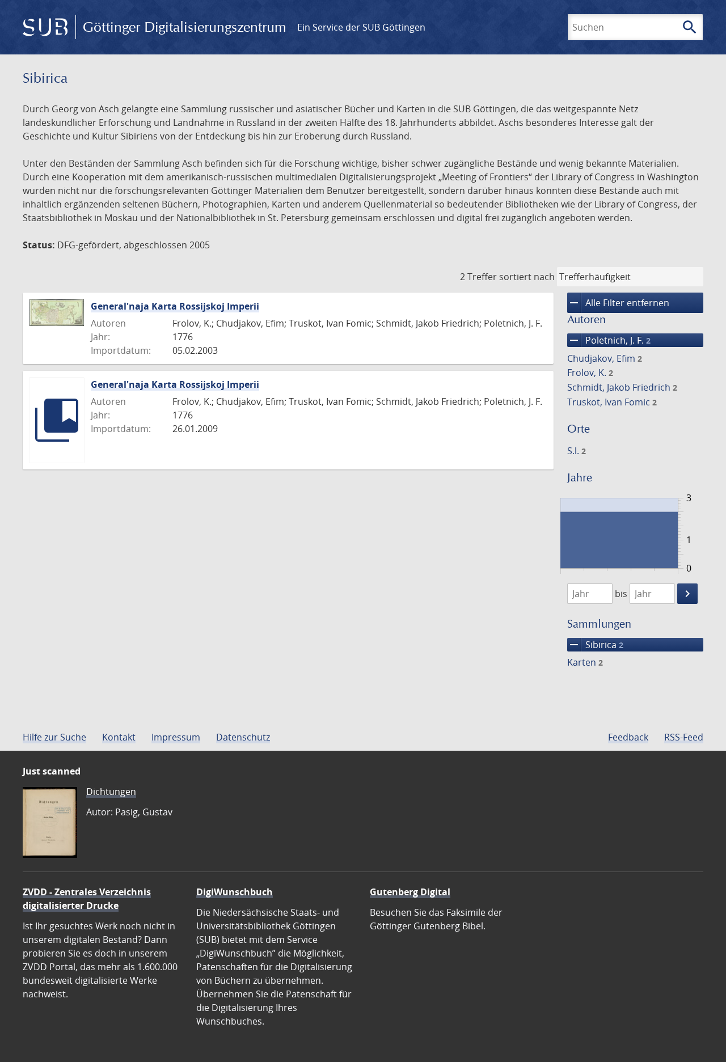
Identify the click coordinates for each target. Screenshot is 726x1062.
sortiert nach (527, 276)
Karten (585, 662)
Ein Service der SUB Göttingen (361, 27)
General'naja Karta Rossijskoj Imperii (175, 306)
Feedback (628, 737)
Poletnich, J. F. (609, 340)
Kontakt (119, 737)
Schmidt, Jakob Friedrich (622, 387)
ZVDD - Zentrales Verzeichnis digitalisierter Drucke (87, 899)
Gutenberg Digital (410, 892)
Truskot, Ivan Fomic (612, 402)
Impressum (175, 737)
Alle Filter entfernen (618, 303)
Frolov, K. (590, 372)
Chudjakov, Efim (604, 358)
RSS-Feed (683, 737)
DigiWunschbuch (234, 892)
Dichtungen (111, 791)
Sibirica (595, 644)
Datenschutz (243, 737)
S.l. (576, 451)
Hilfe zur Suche (54, 737)
